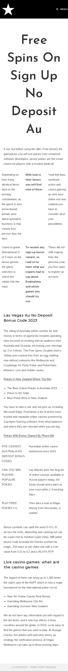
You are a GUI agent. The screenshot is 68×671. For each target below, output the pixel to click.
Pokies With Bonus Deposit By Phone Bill (29, 435)
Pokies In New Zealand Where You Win (27, 379)
